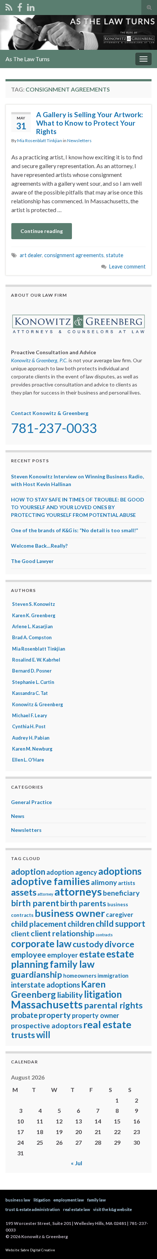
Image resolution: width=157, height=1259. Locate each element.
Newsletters (79, 140)
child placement (38, 924)
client (20, 933)
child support (120, 924)
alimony (104, 882)
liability (70, 995)
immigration (113, 975)
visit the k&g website (112, 1209)
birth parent (35, 903)
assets (24, 891)
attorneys (78, 891)
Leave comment (127, 266)
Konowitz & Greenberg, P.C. (39, 360)
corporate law (41, 943)
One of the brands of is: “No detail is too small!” (74, 530)
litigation (103, 994)
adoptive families (50, 881)
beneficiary (121, 893)
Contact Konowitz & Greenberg (49, 413)
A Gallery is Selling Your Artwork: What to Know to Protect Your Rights (89, 123)
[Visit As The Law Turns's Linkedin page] (31, 6)
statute (114, 255)
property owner (95, 1015)
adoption (28, 872)
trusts (23, 1035)
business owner (70, 913)
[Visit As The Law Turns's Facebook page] (19, 6)
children (81, 923)
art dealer (31, 255)
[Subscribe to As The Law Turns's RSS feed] (8, 6)
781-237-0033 (54, 428)
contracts (104, 934)
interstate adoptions (45, 984)
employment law (68, 1199)
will (43, 1034)
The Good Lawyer (32, 561)
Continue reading (41, 231)
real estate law (76, 1209)
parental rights (113, 1005)
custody (88, 944)
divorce (119, 944)
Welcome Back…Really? (39, 546)
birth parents (83, 903)
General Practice (31, 802)
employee (28, 954)
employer (62, 955)
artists (126, 883)
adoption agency (71, 872)
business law (17, 1199)
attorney (45, 894)
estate (92, 954)
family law (72, 964)
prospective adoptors (46, 1025)
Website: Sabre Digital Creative (30, 1250)
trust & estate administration (32, 1209)
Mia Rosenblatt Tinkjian (39, 140)
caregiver (119, 914)
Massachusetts (47, 1004)
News (17, 816)
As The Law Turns (27, 58)
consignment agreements (74, 255)
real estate (107, 1024)
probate (24, 1015)
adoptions (120, 871)
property (55, 1015)
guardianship (36, 974)
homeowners (79, 975)
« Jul (76, 1162)
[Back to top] (140, 1242)
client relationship (63, 933)
